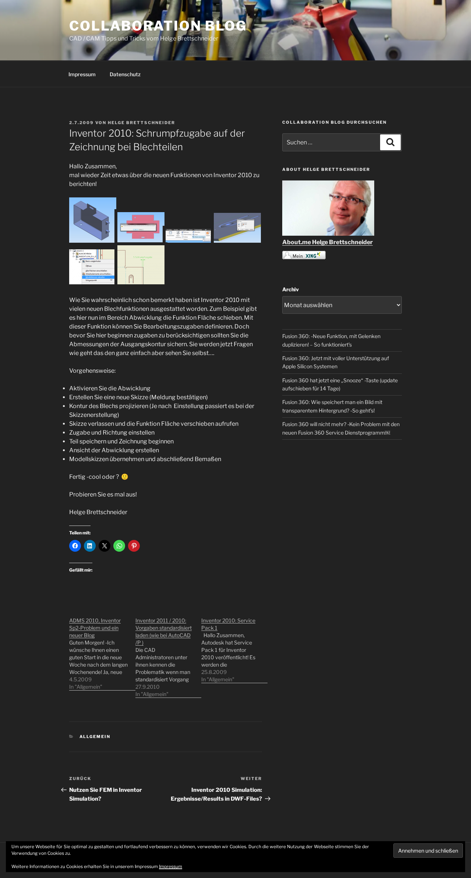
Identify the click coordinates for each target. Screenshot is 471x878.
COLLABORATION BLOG (158, 26)
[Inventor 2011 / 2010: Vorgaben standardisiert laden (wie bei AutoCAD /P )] (168, 653)
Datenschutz (125, 74)
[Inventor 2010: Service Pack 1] (234, 646)
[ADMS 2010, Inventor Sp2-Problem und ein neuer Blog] (102, 650)
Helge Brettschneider (141, 122)
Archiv (290, 289)
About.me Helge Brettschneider (327, 242)
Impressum (82, 74)
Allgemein (95, 736)
